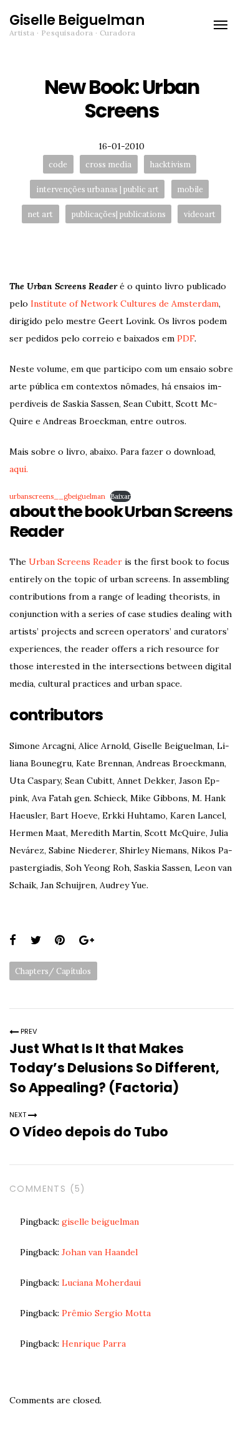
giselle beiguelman (100, 1221)
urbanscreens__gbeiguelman (57, 496)
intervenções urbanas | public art (97, 189)
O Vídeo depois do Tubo (88, 1132)
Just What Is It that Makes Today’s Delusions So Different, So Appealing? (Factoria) (114, 1068)
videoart (200, 214)
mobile (190, 189)
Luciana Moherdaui (101, 1282)
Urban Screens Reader (75, 561)
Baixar (120, 496)
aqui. (18, 469)
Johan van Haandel (100, 1252)
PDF (185, 338)
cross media (108, 164)
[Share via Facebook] (12, 940)
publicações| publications (119, 214)
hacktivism (170, 164)
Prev (28, 1031)
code (58, 164)
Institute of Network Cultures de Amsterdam (125, 303)
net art (40, 214)
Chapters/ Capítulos (53, 971)
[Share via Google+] (86, 940)
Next (18, 1115)
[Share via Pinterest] (60, 940)
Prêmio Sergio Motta (106, 1313)
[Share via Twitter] (36, 940)
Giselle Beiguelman (76, 20)
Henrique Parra (94, 1343)
